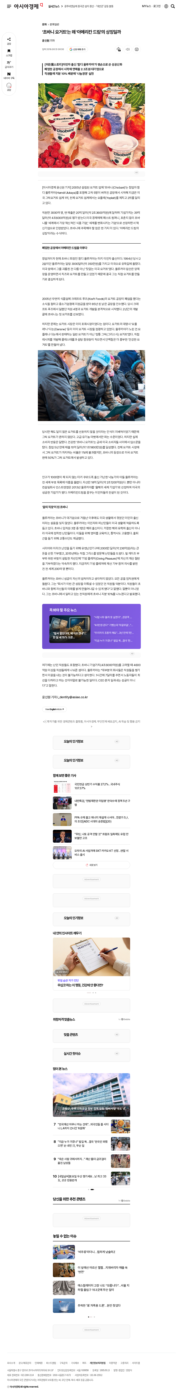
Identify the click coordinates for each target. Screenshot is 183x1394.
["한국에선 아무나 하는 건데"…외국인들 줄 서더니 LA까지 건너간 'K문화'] (120, 1132)
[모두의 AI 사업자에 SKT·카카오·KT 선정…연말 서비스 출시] (62, 858)
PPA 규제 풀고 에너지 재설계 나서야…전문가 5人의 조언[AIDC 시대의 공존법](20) (101, 819)
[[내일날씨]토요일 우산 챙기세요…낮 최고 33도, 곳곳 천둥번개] (120, 1184)
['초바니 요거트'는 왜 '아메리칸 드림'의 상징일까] (91, 125)
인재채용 (39, 1363)
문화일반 (54, 24)
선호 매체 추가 (79, 49)
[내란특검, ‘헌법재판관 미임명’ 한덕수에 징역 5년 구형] (62, 808)
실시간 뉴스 (53, 6)
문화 (44, 24)
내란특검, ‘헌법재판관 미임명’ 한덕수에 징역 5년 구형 (102, 803)
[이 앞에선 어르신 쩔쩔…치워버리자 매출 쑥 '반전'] (64, 1276)
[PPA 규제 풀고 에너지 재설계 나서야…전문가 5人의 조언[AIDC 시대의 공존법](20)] (62, 825)
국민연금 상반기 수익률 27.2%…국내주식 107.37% (97, 786)
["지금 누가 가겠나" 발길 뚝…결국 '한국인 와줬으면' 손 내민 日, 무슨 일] (120, 1150)
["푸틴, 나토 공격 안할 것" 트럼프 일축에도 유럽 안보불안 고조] (62, 842)
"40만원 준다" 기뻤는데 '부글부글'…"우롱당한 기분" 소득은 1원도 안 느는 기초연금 (114, 625)
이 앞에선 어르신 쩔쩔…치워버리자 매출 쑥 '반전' (103, 1270)
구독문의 (63, 1363)
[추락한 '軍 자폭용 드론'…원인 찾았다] (64, 1312)
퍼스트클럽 (51, 1363)
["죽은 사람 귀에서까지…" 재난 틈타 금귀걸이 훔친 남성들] (120, 1167)
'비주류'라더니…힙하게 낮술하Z (96, 1252)
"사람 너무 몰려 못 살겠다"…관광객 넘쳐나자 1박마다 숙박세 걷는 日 (114, 617)
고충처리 (124, 1363)
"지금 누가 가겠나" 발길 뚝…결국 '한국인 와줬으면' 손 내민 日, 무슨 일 (114, 640)
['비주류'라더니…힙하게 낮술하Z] (64, 1258)
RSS (84, 1363)
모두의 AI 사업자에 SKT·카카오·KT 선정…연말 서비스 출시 (101, 852)
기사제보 (75, 1363)
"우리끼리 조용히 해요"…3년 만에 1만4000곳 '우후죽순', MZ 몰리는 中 (114, 632)
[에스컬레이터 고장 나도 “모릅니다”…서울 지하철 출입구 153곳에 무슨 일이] (64, 1294)
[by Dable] (124, 1200)
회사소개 (11, 1363)
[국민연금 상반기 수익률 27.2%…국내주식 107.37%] (62, 792)
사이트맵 (136, 1363)
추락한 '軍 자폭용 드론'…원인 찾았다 (99, 1305)
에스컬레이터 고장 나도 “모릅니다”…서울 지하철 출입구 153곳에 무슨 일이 (103, 1288)
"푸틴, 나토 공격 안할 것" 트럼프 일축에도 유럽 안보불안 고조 (101, 836)
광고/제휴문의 (25, 1363)
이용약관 (113, 1363)
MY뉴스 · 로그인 (151, 6)
